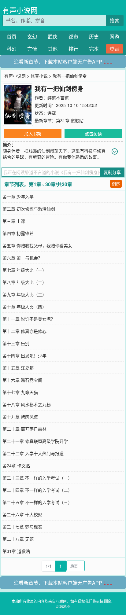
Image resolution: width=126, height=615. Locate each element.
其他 (52, 48)
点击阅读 (93, 134)
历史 (94, 36)
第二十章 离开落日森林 (24, 429)
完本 (94, 48)
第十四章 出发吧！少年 (24, 355)
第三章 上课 (13, 221)
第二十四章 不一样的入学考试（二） (37, 490)
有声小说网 (20, 10)
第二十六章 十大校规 (22, 514)
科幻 (12, 48)
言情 (32, 48)
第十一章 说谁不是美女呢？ (28, 319)
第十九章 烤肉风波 (20, 417)
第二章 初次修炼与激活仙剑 (28, 209)
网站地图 (63, 606)
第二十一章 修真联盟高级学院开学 (35, 441)
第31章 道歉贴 (69, 120)
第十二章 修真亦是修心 (24, 331)
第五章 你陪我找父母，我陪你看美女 (37, 245)
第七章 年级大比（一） (24, 270)
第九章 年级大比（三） (24, 294)
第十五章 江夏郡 (18, 368)
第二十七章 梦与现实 (22, 527)
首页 (12, 36)
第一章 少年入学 (18, 196)
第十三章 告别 (15, 343)
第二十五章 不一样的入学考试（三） (37, 502)
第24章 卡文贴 (16, 465)
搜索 (115, 20)
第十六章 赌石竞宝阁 (22, 380)
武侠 (52, 36)
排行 (73, 48)
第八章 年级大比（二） (24, 282)
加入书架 (32, 134)
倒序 (116, 183)
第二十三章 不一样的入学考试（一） (37, 478)
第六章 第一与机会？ (22, 258)
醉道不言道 (58, 97)
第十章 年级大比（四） (24, 307)
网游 (114, 36)
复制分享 (112, 172)
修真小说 (39, 76)
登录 (114, 48)
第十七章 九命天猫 (20, 392)
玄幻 (32, 36)
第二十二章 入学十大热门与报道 (33, 453)
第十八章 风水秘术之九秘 (26, 404)
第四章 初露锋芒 (18, 233)
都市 (73, 36)
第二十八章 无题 (18, 539)
